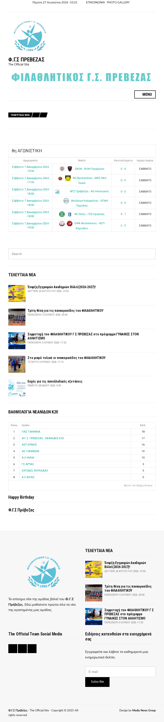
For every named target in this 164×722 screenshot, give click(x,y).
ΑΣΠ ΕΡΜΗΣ (29, 444)
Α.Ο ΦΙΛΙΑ (28, 457)
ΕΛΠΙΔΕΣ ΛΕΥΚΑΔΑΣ (35, 470)
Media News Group (144, 710)
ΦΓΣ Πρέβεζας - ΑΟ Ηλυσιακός (89, 191)
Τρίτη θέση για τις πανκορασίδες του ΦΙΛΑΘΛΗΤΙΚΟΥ (84, 110)
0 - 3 (123, 180)
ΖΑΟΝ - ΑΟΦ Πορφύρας (89, 168)
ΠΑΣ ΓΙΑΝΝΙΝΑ (31, 431)
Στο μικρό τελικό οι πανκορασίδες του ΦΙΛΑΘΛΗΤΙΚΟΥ (85, 120)
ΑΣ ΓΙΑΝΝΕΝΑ (30, 451)
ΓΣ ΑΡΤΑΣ (28, 464)
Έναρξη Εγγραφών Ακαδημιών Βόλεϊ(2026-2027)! (80, 105)
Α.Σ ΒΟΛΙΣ (28, 477)
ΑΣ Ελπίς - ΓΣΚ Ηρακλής (89, 214)
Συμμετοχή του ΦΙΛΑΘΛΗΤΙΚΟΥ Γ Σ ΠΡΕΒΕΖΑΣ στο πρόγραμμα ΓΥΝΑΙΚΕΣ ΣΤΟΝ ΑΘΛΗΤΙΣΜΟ (106, 115)
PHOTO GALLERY (118, 2)
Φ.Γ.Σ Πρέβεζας (26, 59)
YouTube (83, 9)
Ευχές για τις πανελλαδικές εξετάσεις (74, 124)
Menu (147, 94)
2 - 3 (123, 225)
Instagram (78, 9)
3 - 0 (123, 168)
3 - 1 (123, 214)
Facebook (73, 9)
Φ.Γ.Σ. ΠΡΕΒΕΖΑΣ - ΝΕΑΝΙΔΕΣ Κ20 (43, 438)
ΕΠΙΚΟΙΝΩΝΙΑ (95, 2)
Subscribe (97, 681)
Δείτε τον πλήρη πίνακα (138, 485)
